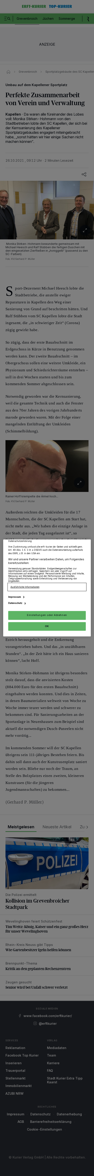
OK (47, 626)
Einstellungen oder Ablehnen (47, 615)
